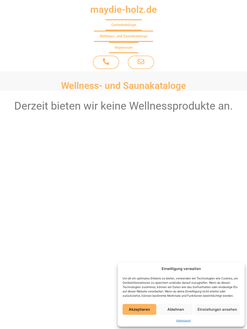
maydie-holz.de (123, 9)
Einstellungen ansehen (217, 309)
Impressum (183, 320)
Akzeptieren (139, 309)
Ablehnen (175, 309)
